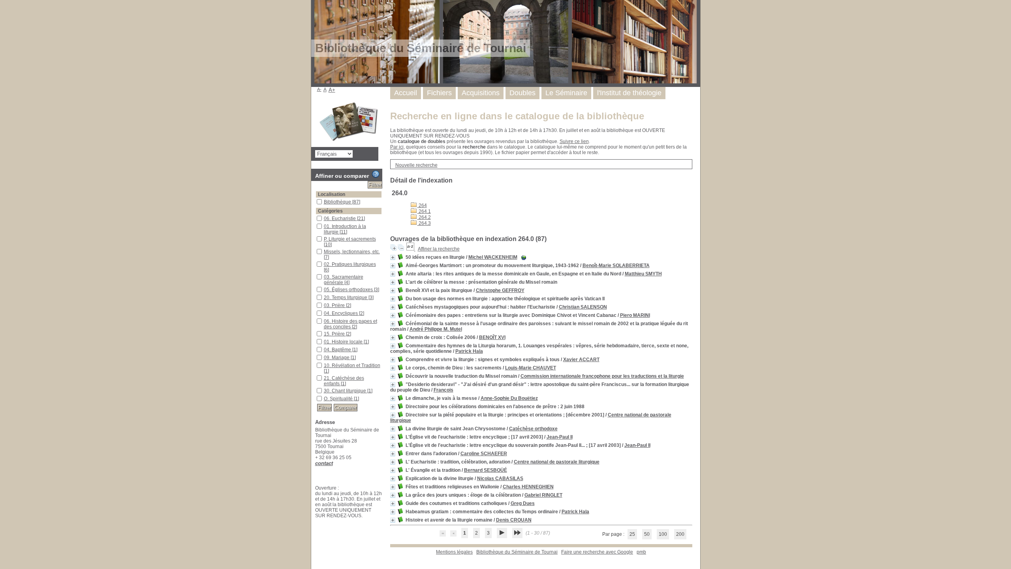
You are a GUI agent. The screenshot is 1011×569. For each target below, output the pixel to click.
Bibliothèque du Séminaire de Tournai (517, 552)
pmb (641, 552)
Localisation (331, 194)
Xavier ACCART (581, 359)
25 (632, 534)
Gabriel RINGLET (543, 495)
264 (422, 205)
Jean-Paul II (560, 437)
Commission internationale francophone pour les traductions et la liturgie (602, 376)
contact (324, 463)
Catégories (330, 211)
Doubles (522, 93)
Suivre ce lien (574, 141)
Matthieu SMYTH (643, 274)
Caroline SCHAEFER (483, 453)
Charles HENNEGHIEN (528, 487)
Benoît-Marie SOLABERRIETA (616, 265)
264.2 (424, 217)
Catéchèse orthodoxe (533, 428)
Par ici (397, 147)
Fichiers (439, 93)
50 (647, 534)
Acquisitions (481, 93)
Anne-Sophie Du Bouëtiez (509, 398)
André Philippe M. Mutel (436, 329)
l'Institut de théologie (629, 93)
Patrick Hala (469, 351)
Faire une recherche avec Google (597, 552)
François (443, 390)
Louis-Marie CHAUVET (530, 368)
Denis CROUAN (514, 520)
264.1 (424, 211)
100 (663, 534)
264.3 (424, 223)
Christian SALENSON (583, 307)
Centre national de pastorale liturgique (556, 462)
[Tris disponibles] (410, 249)
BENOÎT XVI (492, 337)
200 (680, 534)
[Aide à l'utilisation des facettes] (375, 174)
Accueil (405, 93)
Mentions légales (454, 552)
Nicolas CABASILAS (500, 478)
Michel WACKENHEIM (492, 257)
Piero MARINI (635, 315)
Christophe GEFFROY (500, 290)
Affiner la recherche (439, 249)
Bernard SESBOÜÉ (485, 470)
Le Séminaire (566, 93)
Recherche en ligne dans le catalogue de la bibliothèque (517, 116)
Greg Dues (523, 503)
